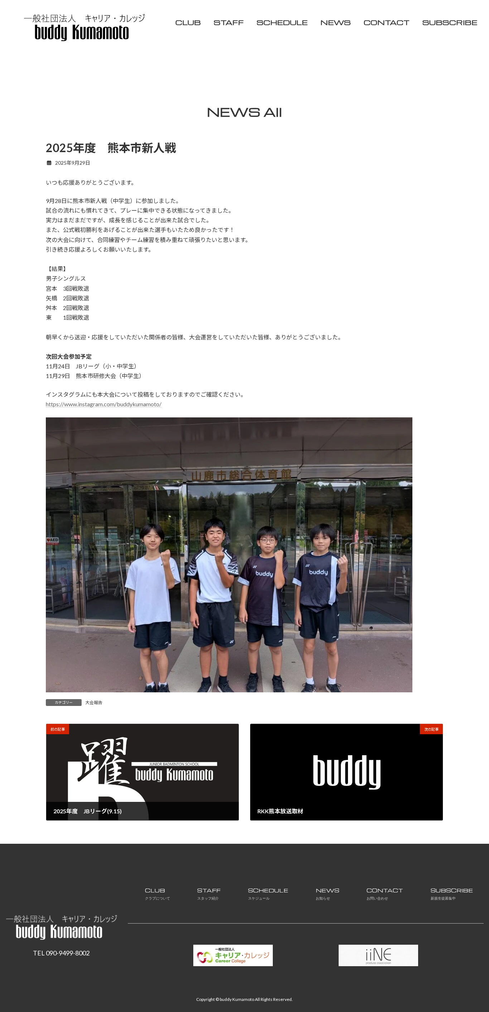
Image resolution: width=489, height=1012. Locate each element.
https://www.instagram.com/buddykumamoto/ (103, 404)
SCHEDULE (268, 894)
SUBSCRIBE (452, 894)
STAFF (209, 894)
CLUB (157, 894)
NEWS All (244, 111)
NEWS (327, 894)
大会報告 (93, 702)
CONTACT (385, 894)
